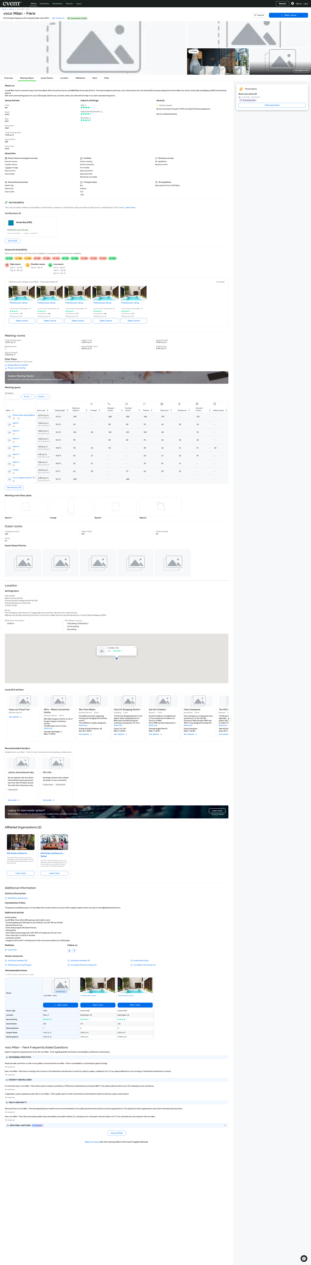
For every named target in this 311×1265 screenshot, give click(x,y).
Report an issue (92, 1142)
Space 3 (16, 439)
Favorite (260, 15)
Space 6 (16, 462)
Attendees (9, 393)
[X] (69, 951)
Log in (306, 4)
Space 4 (16, 446)
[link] (21, 763)
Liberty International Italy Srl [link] (21, 772)
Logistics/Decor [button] (48, 784)
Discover (69, 4)
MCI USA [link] (47, 772)
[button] (93, 48)
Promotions (44, 4)
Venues (33, 4)
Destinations (57, 4)
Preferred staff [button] (12, 789)
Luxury (79, 4)
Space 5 (16, 454)
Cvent (4, 9)
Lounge (15, 470)
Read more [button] (48, 728)
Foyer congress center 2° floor (24, 478)
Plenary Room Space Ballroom (24, 415)
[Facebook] (74, 951)
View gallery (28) (301, 70)
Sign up (299, 4)
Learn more (130, 207)
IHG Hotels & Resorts (17, 853)
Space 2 (16, 431)
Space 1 (16, 423)
